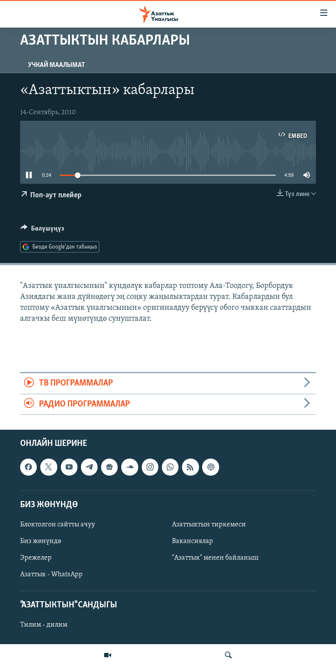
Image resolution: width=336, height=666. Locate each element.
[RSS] (190, 467)
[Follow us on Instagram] (150, 467)
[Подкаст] (210, 467)
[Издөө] (228, 655)
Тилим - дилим (43, 625)
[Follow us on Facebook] (28, 467)
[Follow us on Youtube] (69, 467)
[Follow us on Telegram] (89, 467)
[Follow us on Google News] (109, 467)
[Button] (42, 230)
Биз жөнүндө (40, 541)
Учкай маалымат (56, 65)
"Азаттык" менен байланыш (215, 557)
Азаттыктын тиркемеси (209, 524)
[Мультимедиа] (107, 655)
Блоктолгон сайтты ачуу (57, 524)
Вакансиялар (192, 541)
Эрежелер (36, 557)
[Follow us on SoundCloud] (129, 467)
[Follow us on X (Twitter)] (48, 467)
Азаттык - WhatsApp (51, 574)
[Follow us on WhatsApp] (170, 467)
